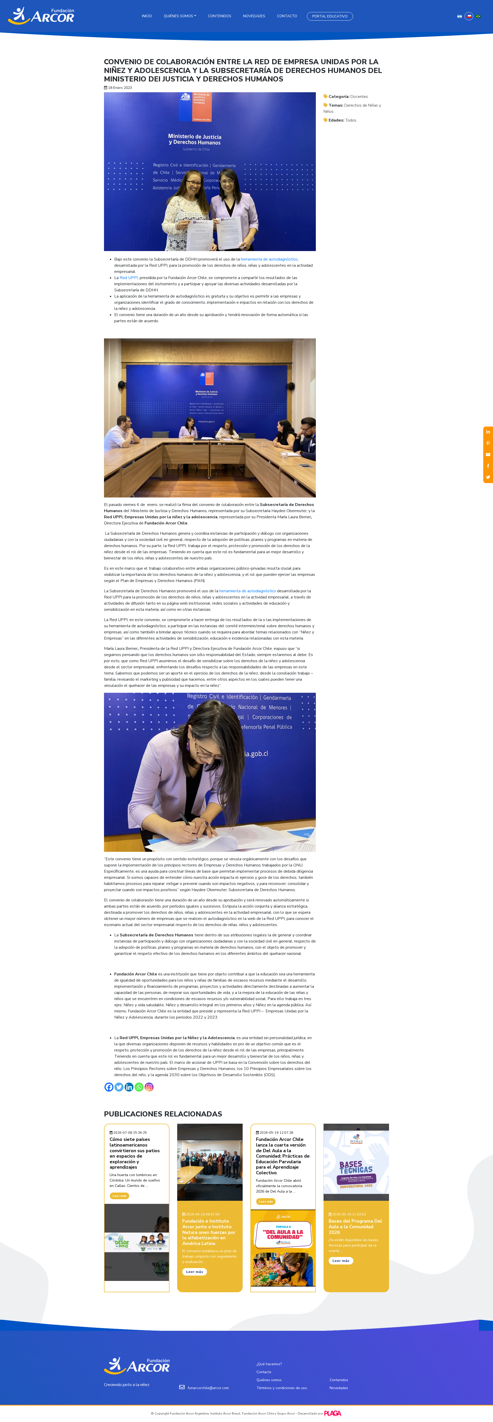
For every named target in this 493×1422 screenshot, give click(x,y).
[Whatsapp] (139, 1087)
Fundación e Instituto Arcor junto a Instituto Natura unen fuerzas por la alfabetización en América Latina (208, 1232)
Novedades (254, 16)
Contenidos (219, 16)
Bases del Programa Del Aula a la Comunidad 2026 (355, 1226)
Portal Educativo (330, 16)
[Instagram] (149, 1087)
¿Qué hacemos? (269, 1364)
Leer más (119, 1196)
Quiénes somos (178, 16)
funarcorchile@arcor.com (208, 1388)
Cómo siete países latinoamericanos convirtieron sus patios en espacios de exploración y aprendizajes (135, 1153)
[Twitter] (119, 1087)
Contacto (287, 16)
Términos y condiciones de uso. (282, 1388)
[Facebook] (109, 1087)
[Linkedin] (129, 1087)
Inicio (147, 16)
